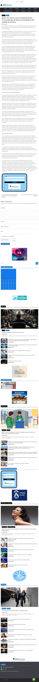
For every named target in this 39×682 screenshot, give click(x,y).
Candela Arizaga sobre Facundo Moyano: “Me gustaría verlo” (15, 610)
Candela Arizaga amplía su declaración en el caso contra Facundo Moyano (20, 650)
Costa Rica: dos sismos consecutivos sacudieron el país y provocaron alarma (21, 629)
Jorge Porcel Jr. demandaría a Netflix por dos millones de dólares (19, 559)
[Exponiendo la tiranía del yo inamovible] (4, 361)
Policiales (23, 8)
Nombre (5, 176)
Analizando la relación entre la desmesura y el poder (13, 332)
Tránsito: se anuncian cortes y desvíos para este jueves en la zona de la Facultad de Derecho (10, 196)
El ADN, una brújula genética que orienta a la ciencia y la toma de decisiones (21, 549)
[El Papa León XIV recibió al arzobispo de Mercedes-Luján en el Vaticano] (4, 635)
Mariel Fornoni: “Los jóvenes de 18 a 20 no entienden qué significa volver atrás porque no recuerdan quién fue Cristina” (18, 433)
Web (2, 231)
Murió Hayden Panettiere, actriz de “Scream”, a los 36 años (18, 564)
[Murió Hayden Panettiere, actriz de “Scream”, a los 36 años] (4, 565)
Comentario (3, 207)
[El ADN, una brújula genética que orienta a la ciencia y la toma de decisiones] (4, 550)
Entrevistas (4, 430)
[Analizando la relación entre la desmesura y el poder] (19, 319)
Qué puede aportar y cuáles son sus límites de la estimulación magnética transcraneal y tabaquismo (22, 544)
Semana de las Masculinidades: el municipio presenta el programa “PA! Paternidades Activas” (22, 640)
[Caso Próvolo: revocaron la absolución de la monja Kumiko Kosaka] (4, 620)
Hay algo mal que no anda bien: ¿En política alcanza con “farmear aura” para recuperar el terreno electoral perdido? (22, 345)
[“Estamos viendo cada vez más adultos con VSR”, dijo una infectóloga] (4, 555)
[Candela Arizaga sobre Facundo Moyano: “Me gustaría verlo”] (19, 597)
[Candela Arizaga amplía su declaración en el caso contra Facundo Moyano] (4, 651)
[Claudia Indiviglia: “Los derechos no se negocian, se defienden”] (4, 464)
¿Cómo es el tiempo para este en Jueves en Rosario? (29, 195)
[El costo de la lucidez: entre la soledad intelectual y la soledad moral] (4, 351)
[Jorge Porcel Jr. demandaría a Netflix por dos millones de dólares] (4, 560)
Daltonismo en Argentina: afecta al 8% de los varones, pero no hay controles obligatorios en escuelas (21, 539)
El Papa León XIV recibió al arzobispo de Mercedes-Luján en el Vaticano (20, 634)
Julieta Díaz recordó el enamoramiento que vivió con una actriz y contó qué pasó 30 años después (19, 529)
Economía (17, 8)
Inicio (6, 8)
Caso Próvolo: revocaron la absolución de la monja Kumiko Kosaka (19, 619)
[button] (13, 11)
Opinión (29, 8)
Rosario (7, 15)
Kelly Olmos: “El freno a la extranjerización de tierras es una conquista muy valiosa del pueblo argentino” (22, 458)
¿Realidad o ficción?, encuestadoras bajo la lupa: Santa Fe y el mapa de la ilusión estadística (21, 356)
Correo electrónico (5, 226)
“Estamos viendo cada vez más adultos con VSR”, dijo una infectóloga (20, 554)
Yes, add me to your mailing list (8, 236)
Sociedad (7, 330)
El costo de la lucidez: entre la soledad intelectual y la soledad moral (19, 350)
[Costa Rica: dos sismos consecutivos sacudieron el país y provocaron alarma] (4, 630)
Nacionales (4, 608)
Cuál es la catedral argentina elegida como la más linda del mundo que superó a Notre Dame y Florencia (22, 645)
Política (10, 8)
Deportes (35, 8)
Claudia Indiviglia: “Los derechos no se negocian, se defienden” (18, 463)
